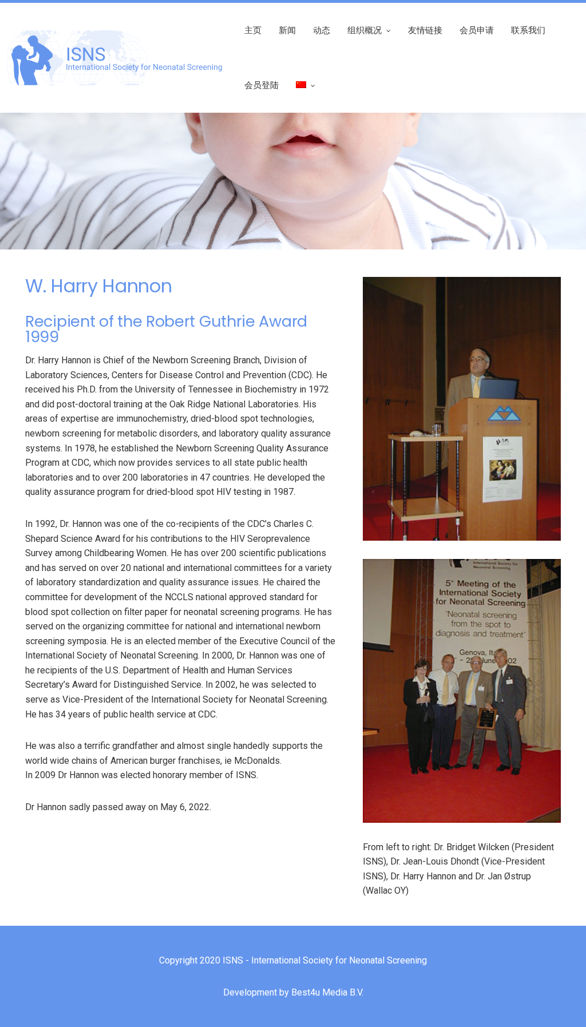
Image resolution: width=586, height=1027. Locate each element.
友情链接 (425, 30)
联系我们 (528, 30)
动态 (321, 30)
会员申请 (477, 30)
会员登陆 (261, 85)
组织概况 (364, 30)
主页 (253, 30)
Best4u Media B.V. (327, 992)
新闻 (287, 30)
